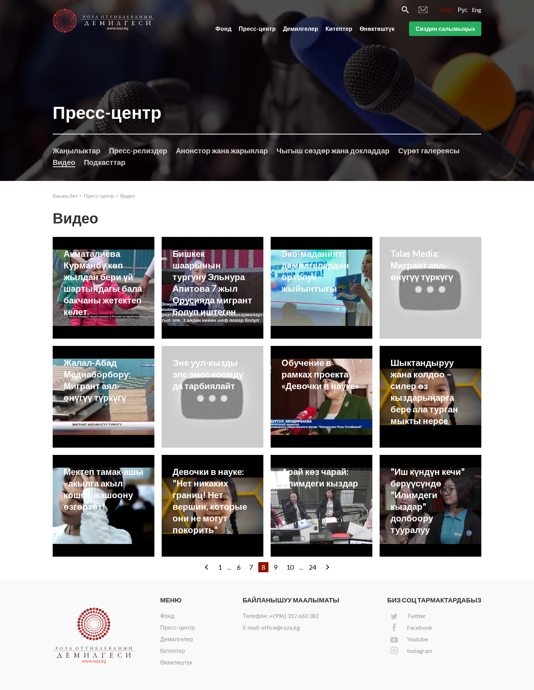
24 (312, 567)
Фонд (223, 28)
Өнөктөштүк (377, 28)
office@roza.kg (280, 627)
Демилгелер (300, 28)
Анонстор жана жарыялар (222, 150)
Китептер (338, 28)
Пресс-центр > (101, 196)
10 (290, 567)
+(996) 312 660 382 (294, 615)
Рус (463, 9)
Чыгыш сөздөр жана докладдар (332, 150)
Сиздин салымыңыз (445, 28)
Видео (64, 162)
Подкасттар (104, 162)
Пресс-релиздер (138, 150)
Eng (476, 9)
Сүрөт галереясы (429, 150)
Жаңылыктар (76, 150)
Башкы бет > (67, 196)
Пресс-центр (257, 28)
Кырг (446, 9)
